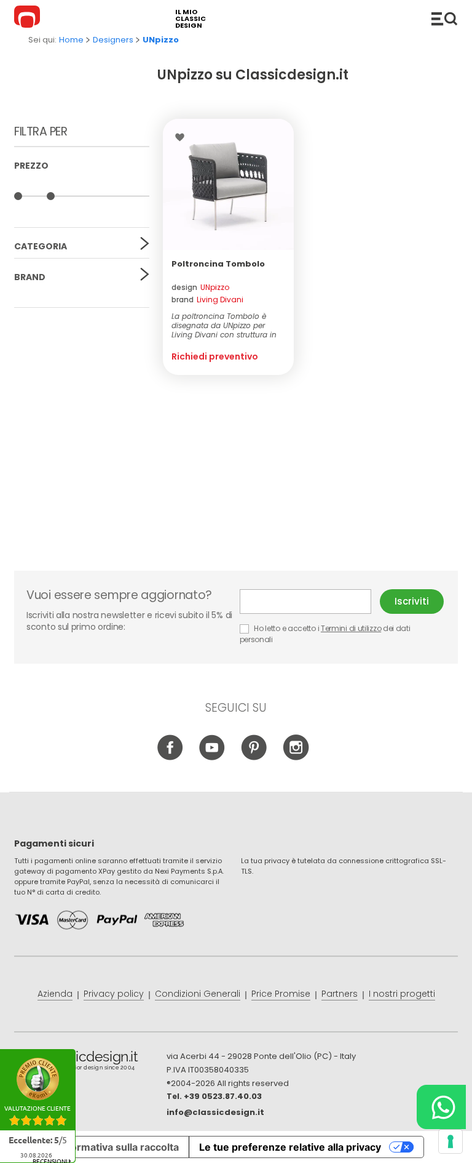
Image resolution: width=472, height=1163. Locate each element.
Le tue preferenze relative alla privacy (290, 1147)
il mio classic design (190, 19)
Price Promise (280, 993)
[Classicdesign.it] (29, 18)
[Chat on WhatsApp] (441, 1107)
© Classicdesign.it (90, 1063)
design (200, 287)
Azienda (55, 993)
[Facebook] (170, 757)
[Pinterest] (254, 757)
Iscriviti (412, 601)
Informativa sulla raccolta (118, 1147)
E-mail (310, 601)
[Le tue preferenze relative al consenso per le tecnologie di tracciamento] (450, 1141)
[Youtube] (212, 757)
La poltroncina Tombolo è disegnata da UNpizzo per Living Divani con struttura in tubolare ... (224, 325)
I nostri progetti (402, 993)
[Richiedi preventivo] (228, 184)
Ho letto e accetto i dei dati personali (325, 634)
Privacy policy (114, 993)
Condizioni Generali (197, 993)
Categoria (40, 246)
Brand (29, 277)
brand (207, 299)
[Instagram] (296, 757)
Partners (339, 993)
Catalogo (444, 18)
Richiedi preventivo (214, 356)
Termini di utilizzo (351, 628)
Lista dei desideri (183, 137)
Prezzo (31, 165)
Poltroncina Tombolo (218, 264)
